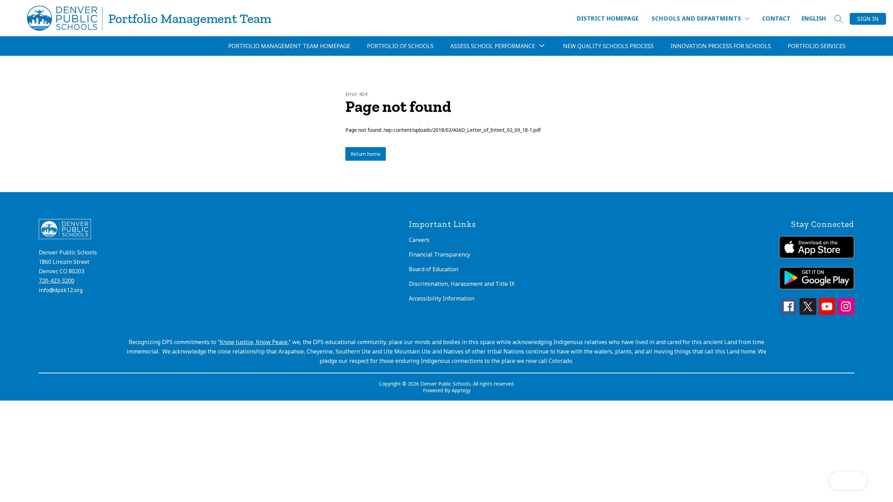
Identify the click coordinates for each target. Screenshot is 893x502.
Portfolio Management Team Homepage (289, 46)
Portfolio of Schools (400, 46)
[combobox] (818, 18)
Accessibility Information (441, 298)
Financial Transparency (439, 254)
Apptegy (461, 390)
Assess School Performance (492, 46)
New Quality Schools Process (608, 46)
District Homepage (607, 18)
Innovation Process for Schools (720, 46)
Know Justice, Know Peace (253, 342)
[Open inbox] (838, 480)
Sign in (868, 19)
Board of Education (433, 269)
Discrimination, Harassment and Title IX (462, 284)
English (814, 18)
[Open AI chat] (857, 480)
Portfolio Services (817, 46)
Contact (776, 18)
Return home (366, 154)
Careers (419, 240)
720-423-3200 (56, 280)
